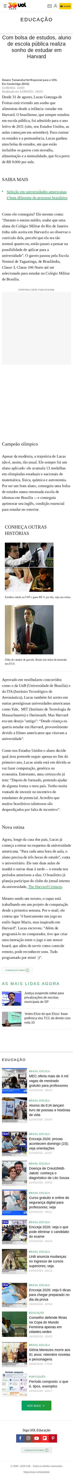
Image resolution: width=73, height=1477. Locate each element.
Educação (36, 19)
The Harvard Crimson (45, 886)
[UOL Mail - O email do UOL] (49, 6)
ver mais (34, 1405)
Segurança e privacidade (36, 1472)
